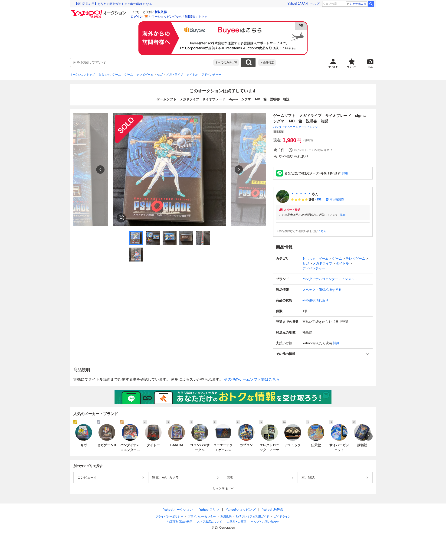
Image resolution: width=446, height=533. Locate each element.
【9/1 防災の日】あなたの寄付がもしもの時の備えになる (113, 4)
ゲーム (129, 74)
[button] (323, 354)
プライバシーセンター (202, 516)
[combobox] (141, 62)
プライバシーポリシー (169, 516)
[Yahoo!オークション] (99, 11)
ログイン (137, 16)
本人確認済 (337, 199)
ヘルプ (314, 3)
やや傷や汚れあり (315, 300)
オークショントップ (82, 74)
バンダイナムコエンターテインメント (297, 127)
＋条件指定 (267, 62)
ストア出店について (209, 521)
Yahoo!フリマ (209, 509)
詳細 (345, 173)
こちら (322, 231)
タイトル (192, 74)
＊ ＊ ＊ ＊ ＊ (301, 194)
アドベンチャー (211, 74)
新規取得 (161, 12)
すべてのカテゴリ (226, 62)
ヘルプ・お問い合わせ (265, 521)
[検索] (371, 4)
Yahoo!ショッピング (241, 509)
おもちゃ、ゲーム (109, 74)
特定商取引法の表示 (179, 521)
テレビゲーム (145, 74)
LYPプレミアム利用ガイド (252, 516)
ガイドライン (282, 516)
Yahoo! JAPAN (298, 3)
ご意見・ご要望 (236, 521)
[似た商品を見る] (121, 217)
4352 (318, 199)
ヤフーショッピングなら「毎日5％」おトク (178, 16)
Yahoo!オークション (178, 509)
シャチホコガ (358, 3)
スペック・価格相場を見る (321, 289)
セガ (160, 74)
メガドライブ (174, 74)
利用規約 (226, 516)
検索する (249, 62)
